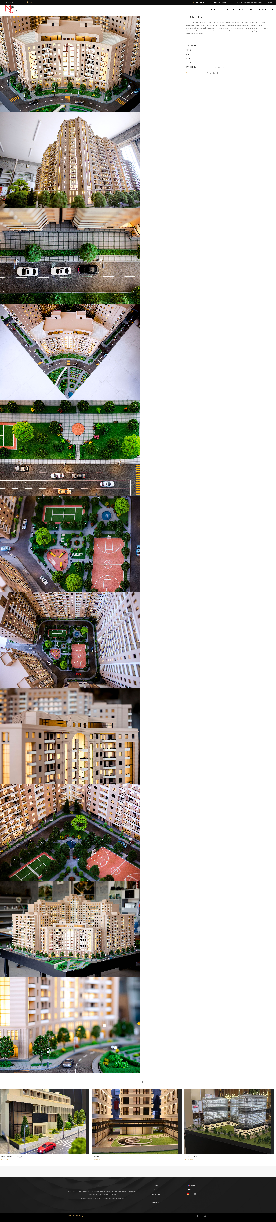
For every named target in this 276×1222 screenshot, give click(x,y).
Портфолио (156, 1194)
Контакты (156, 1202)
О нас (156, 1190)
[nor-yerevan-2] (70, 640)
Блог (156, 1198)
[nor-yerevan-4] (70, 832)
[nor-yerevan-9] (70, 1025)
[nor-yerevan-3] (70, 544)
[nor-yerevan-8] (70, 928)
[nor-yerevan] (70, 352)
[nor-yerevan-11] (70, 448)
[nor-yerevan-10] (70, 256)
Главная (156, 1186)
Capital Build (192, 1157)
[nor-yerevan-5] (70, 736)
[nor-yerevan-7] (70, 63)
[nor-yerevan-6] (70, 160)
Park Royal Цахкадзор (13, 1157)
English (269, 2)
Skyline (97, 1157)
